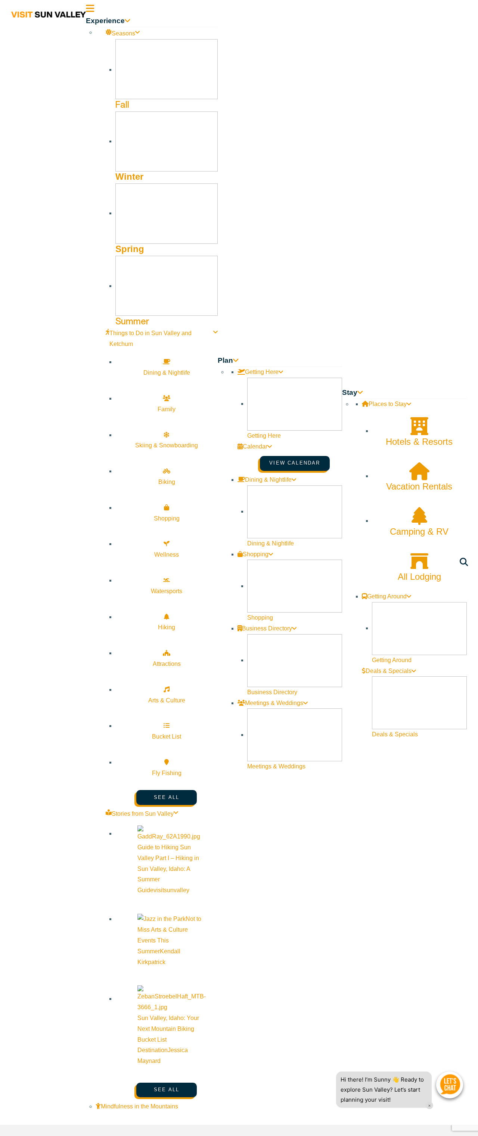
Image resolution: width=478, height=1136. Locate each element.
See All (166, 797)
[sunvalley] (48, 13)
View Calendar (294, 463)
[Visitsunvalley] (465, 563)
